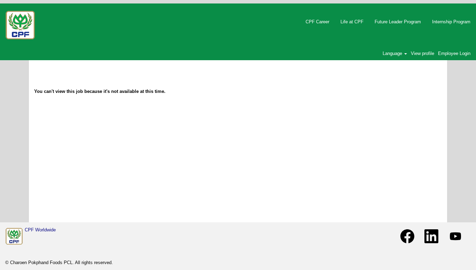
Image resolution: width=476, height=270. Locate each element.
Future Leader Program (398, 21)
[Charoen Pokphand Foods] (14, 236)
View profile (422, 53)
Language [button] (393, 53)
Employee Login (454, 53)
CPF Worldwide (40, 229)
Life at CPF (351, 21)
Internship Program (451, 21)
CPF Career (317, 21)
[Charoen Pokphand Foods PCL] (20, 25)
